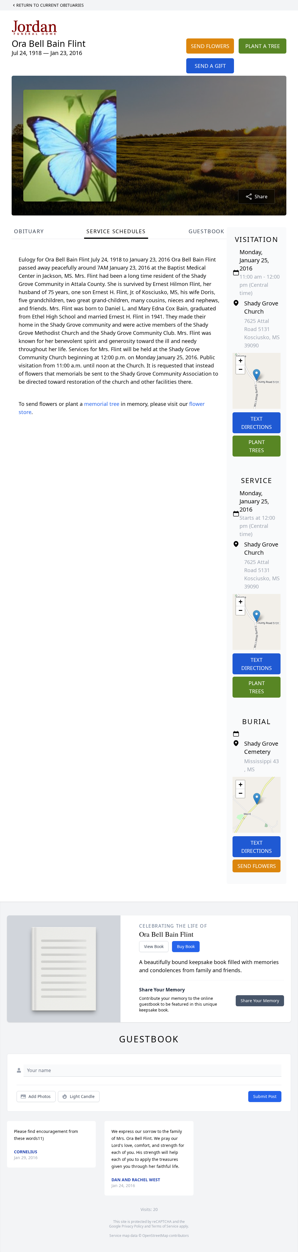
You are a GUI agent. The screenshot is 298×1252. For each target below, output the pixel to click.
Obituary (29, 231)
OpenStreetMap (155, 1235)
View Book (154, 946)
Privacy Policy (132, 1226)
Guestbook (206, 231)
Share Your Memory (260, 1000)
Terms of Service (164, 1226)
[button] (256, 375)
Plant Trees (257, 446)
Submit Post (264, 1096)
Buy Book (186, 946)
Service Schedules (116, 231)
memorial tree (101, 403)
